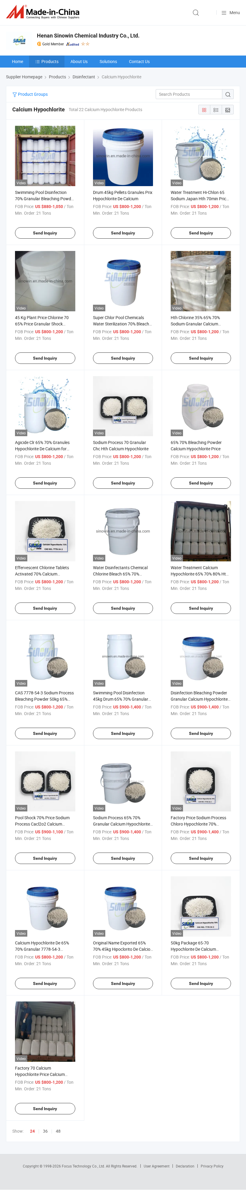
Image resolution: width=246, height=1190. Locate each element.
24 (32, 1131)
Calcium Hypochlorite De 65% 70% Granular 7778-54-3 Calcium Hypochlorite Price (42, 949)
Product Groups (32, 94)
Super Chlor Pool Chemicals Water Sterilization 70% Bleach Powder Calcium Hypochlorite (121, 324)
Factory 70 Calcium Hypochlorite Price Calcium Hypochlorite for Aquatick (40, 1074)
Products (49, 61)
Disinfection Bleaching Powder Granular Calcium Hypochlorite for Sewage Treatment (199, 699)
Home (17, 61)
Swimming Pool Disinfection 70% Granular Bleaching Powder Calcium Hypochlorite (45, 198)
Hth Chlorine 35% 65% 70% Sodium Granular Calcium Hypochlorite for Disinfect (195, 324)
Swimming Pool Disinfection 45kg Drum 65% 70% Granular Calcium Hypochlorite (120, 699)
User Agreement (157, 1166)
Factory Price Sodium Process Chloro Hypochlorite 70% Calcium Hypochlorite (198, 824)
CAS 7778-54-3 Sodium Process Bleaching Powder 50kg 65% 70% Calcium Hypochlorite (44, 699)
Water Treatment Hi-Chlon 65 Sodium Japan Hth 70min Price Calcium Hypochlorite (199, 198)
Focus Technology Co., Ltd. (84, 1166)
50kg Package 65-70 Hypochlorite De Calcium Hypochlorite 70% (193, 949)
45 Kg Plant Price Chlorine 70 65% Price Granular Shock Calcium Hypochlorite (42, 324)
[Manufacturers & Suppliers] (44, 12)
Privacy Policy (212, 1166)
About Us (79, 61)
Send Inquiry (45, 233)
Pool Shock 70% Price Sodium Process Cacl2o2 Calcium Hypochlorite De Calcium (42, 824)
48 (58, 1131)
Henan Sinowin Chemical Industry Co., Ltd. (88, 35)
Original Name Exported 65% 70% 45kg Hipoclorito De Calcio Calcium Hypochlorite (121, 949)
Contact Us (139, 61)
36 (45, 1131)
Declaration (185, 1166)
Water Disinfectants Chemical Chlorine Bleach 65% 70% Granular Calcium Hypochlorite (121, 574)
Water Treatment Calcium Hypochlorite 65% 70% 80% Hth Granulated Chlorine (199, 574)
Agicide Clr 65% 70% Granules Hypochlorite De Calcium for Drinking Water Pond (42, 448)
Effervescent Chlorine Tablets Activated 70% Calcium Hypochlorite (42, 574)
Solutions (108, 61)
